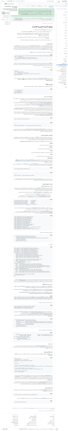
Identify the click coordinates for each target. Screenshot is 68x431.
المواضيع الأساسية (44, 23)
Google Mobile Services (14, 422)
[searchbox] (62, 9)
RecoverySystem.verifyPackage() (46, 102)
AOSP (52, 23)
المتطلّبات (53, 417)
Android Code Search (50, 1)
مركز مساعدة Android (15, 416)
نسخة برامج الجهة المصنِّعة (51, 422)
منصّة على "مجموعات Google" (32, 422)
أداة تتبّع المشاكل (16, 425)
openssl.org (51, 355)
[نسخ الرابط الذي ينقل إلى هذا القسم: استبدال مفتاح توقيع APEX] (42, 284)
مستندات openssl (50, 379)
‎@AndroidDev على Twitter (32, 417)
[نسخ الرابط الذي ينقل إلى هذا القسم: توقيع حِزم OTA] (45, 84)
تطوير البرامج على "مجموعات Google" (31, 423)
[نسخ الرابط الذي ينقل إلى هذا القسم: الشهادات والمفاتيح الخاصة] (40, 135)
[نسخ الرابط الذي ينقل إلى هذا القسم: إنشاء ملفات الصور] (44, 388)
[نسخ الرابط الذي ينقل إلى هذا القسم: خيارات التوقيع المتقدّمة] (41, 184)
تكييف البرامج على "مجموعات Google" (31, 425)
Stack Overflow (16, 423)
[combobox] (20, 1)
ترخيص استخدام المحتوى (32, 408)
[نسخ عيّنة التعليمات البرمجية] (52, 54)
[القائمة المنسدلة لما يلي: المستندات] (56, 1)
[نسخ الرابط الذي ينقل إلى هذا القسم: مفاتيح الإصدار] (45, 43)
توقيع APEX (24, 286)
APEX (43, 286)
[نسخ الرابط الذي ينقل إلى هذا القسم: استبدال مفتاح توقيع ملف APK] (41, 186)
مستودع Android (52, 416)
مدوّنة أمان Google (33, 420)
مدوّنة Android (34, 419)
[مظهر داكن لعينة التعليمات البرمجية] (50, 54)
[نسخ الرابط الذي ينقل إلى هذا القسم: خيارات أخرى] (47, 344)
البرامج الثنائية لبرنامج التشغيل (50, 423)
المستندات (59, 1)
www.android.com (15, 420)
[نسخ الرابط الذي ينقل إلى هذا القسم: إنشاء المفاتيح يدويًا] (43, 352)
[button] (62, 14)
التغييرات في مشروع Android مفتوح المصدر (27, 14)
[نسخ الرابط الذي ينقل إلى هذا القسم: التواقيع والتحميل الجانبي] (43, 96)
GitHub (53, 425)
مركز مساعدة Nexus (15, 419)
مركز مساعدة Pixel (16, 417)
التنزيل (53, 419)
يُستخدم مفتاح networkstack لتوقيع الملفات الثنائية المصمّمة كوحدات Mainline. (27, 159)
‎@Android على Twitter (33, 416)
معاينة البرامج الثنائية (52, 420)
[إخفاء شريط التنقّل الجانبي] (57, 429)
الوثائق (66, 3)
